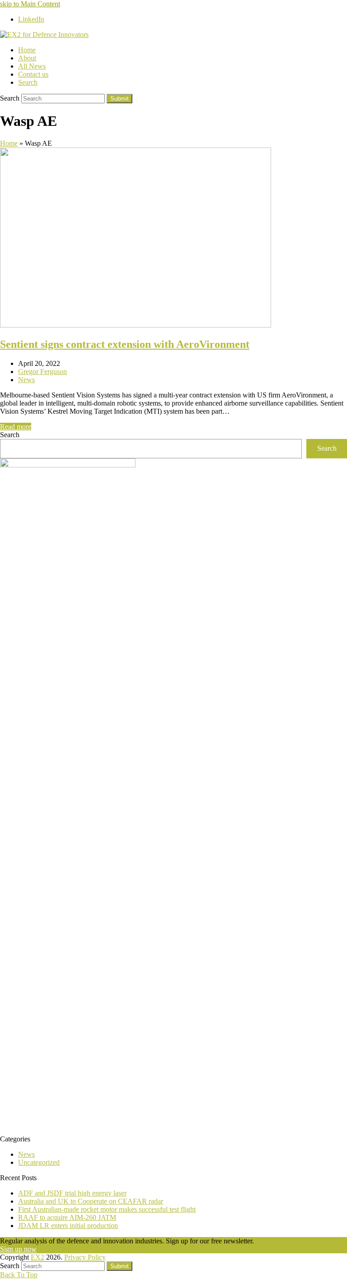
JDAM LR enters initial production (68, 1225)
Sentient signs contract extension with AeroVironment (124, 344)
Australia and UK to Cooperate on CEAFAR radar (90, 1201)
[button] (28, 82)
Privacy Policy (85, 1257)
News (26, 379)
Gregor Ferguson (42, 371)
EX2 (37, 1257)
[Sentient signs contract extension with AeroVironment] (135, 325)
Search (9, 435)
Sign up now (18, 1249)
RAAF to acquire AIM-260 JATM (67, 1217)
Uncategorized (39, 1162)
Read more (15, 426)
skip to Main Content (30, 4)
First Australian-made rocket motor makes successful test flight (107, 1209)
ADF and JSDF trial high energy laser (72, 1193)
